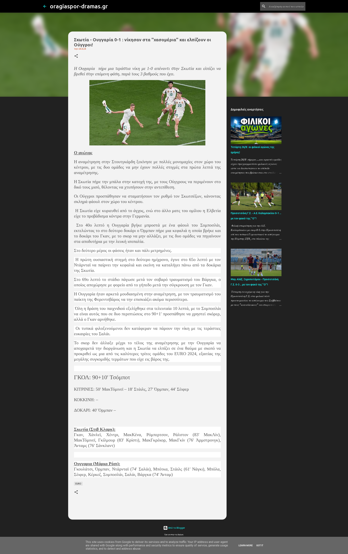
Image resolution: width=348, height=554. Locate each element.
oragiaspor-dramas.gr (79, 6)
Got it (259, 545)
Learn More (246, 545)
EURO (78, 483)
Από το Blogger (176, 527)
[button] (76, 56)
